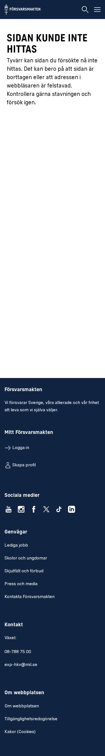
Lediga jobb (16, 545)
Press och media (21, 584)
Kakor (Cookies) (20, 732)
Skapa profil (24, 465)
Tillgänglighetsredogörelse (30, 719)
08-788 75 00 (17, 652)
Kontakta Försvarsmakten (29, 597)
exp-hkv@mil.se (20, 665)
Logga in (20, 448)
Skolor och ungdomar (25, 558)
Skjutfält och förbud (23, 571)
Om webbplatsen (21, 706)
